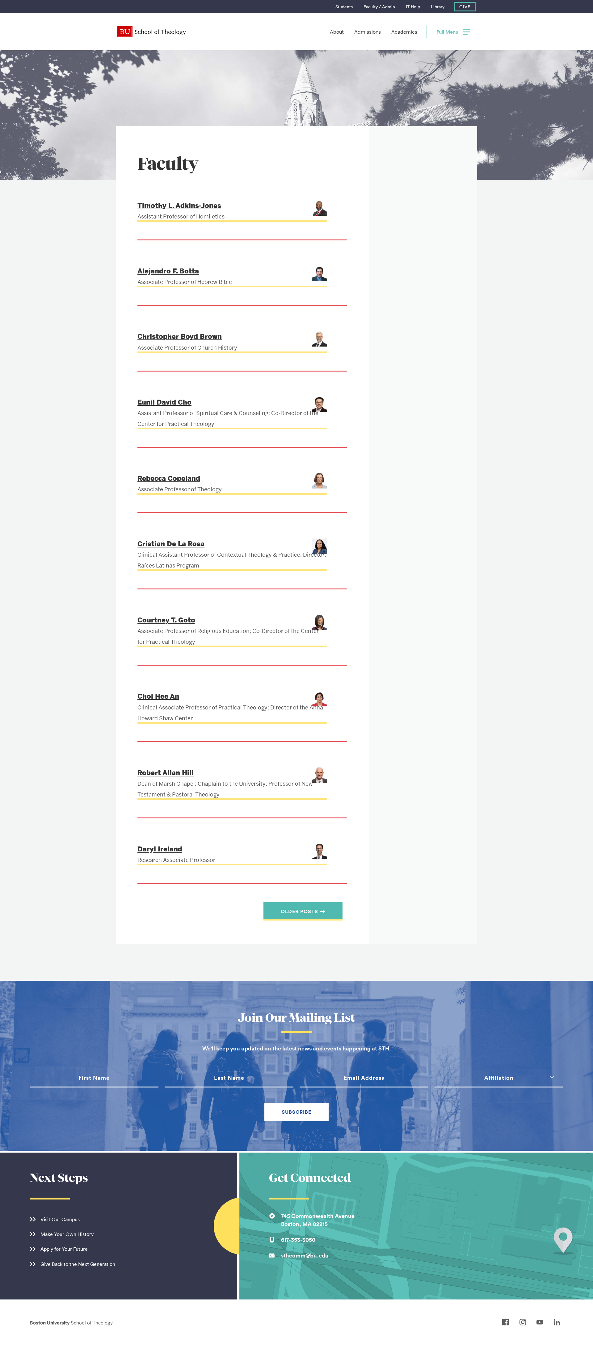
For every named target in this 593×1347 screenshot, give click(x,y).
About (337, 32)
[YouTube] (541, 1322)
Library (437, 7)
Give (464, 7)
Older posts (303, 911)
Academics (404, 32)
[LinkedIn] (559, 1322)
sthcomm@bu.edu (305, 1255)
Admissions (367, 32)
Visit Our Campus (60, 1219)
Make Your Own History (67, 1234)
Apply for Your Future (64, 1249)
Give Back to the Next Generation (77, 1264)
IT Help (413, 7)
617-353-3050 (298, 1239)
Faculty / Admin (379, 7)
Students (344, 7)
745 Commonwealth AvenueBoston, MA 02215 (318, 1220)
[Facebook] (507, 1322)
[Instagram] (524, 1322)
